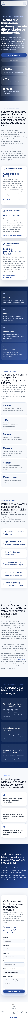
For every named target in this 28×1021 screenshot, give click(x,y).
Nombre (5, 937)
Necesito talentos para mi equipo (11, 201)
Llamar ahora (14, 60)
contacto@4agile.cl (11, 930)
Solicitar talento (13, 55)
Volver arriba (14, 1017)
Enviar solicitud (13, 991)
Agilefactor (21, 659)
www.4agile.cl (8, 933)
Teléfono (6, 953)
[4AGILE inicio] (3, 3)
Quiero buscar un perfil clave (12, 235)
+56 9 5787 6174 (10, 927)
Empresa (6, 945)
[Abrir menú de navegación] (24, 3)
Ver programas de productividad (9, 276)
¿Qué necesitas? (8, 976)
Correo (5, 961)
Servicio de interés (9, 969)
